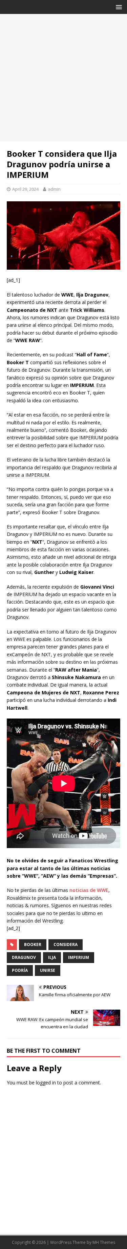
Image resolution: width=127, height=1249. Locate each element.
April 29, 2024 (25, 189)
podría (20, 970)
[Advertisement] (63, 77)
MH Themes (103, 1242)
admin (54, 189)
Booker (32, 944)
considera (66, 944)
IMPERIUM (78, 957)
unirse (47, 970)
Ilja (52, 957)
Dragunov (24, 957)
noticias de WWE (88, 890)
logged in (46, 1082)
